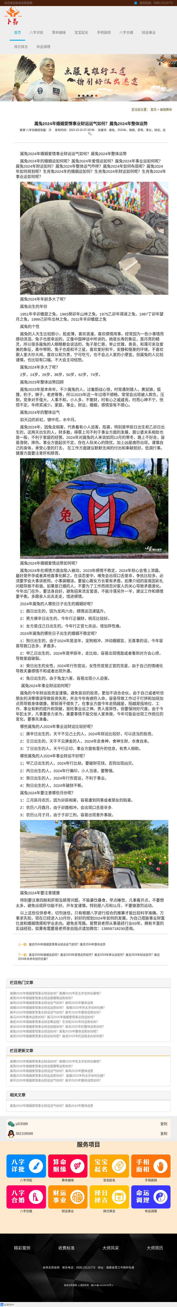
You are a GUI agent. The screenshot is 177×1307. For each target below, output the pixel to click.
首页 (17, 32)
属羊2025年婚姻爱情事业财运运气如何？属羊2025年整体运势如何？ (56, 1012)
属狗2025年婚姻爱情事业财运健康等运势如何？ (42, 998)
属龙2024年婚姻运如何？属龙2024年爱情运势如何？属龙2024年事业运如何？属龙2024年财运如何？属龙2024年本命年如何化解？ (89, 956)
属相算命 (166, 109)
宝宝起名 (81, 32)
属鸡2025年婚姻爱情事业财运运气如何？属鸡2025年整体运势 (51, 1003)
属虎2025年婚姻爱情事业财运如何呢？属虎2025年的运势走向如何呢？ (57, 1036)
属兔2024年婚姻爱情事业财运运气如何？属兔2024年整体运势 (51, 1105)
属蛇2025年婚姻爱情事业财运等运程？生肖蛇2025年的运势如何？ (54, 1022)
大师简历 (155, 1248)
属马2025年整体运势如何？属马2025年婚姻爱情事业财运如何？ (53, 1017)
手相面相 (104, 32)
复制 (163, 1124)
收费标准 (66, 1248)
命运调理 (43, 47)
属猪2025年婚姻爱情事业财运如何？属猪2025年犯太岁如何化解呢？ (56, 993)
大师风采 (111, 1248)
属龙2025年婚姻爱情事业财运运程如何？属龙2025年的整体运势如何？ (57, 1026)
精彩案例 (22, 1248)
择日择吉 (21, 47)
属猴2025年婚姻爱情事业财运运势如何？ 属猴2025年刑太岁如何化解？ (58, 1007)
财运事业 (149, 32)
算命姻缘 (59, 32)
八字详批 (36, 32)
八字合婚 (126, 32)
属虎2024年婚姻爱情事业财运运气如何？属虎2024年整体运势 (62, 944)
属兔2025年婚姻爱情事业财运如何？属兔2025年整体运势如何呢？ (54, 1031)
